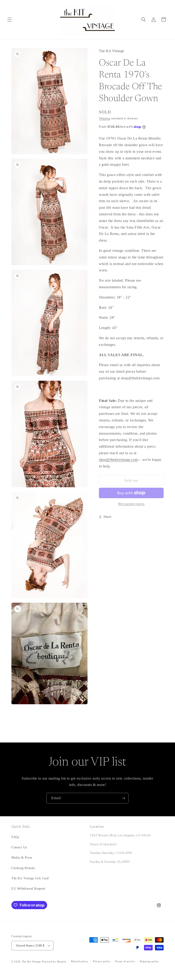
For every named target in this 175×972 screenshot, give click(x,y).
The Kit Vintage (31, 961)
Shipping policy (149, 961)
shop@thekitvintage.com (118, 460)
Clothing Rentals (23, 868)
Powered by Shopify (54, 961)
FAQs (15, 837)
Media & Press (21, 857)
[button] (10, 20)
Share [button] (107, 516)
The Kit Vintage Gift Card (30, 878)
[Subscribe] (123, 798)
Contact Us (19, 847)
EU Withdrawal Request (28, 888)
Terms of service (125, 961)
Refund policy (79, 961)
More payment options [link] (131, 503)
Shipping (104, 118)
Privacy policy (102, 961)
